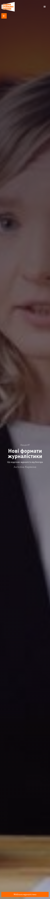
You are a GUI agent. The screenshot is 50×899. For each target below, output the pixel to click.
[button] (45, 7)
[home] (8, 7)
